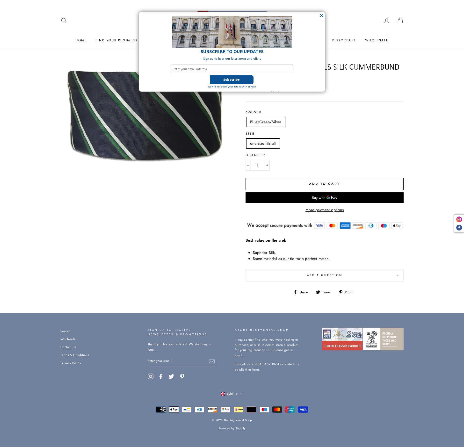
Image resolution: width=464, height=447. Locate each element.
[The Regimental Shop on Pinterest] (182, 376)
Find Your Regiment (116, 40)
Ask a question (324, 275)
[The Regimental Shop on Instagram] (150, 376)
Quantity (256, 155)
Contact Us (68, 347)
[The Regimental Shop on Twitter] (171, 376)
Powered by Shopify (232, 428)
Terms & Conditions (74, 355)
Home (81, 40)
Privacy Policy (70, 362)
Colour (254, 112)
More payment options (324, 210)
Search (65, 331)
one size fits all (263, 143)
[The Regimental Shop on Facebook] (161, 376)
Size (250, 133)
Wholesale (377, 40)
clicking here (249, 369)
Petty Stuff (344, 40)
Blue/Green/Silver (265, 122)
